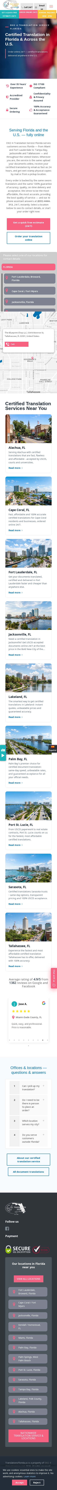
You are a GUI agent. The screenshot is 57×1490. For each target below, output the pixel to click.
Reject (37, 1482)
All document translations (28, 1171)
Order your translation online (28, 238)
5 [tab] (28, 1040)
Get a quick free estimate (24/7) (28, 224)
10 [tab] (28, 1045)
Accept (20, 1482)
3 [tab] (19, 1040)
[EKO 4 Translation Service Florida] (11, 5)
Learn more (30, 1476)
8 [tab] (42, 1040)
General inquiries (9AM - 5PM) (47, 14)
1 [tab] (9, 1040)
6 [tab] (33, 1040)
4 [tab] (23, 1040)
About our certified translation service (28, 1159)
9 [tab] (47, 1040)
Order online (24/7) (28, 12)
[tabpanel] (28, 1020)
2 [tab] (14, 1040)
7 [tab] (38, 1040)
